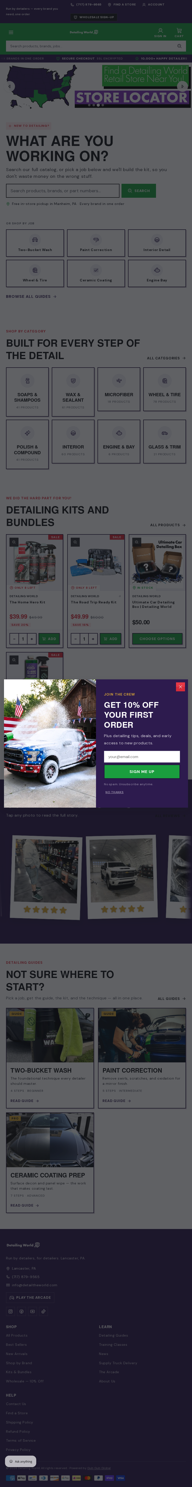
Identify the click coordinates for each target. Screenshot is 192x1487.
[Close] (180, 686)
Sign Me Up (142, 771)
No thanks (115, 792)
